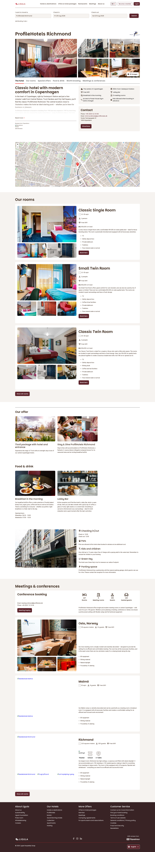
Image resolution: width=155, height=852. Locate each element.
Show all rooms (22, 394)
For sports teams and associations (91, 820)
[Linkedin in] (81, 838)
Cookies (113, 823)
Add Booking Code (21, 21)
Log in (137, 4)
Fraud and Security (117, 826)
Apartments (51, 823)
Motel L (49, 815)
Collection (50, 820)
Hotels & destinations (48, 4)
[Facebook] (73, 838)
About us (101, 4)
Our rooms (31, 81)
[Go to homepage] (20, 4)
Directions (86, 126)
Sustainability (20, 813)
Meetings (92, 4)
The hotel (19, 81)
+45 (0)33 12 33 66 (92, 114)
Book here (83, 253)
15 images (133, 74)
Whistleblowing (20, 820)
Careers (18, 823)
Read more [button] (19, 118)
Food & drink (58, 81)
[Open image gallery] (46, 58)
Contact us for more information (122, 810)
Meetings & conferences (94, 81)
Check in (56, 12)
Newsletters (114, 828)
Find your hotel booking (118, 813)
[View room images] (46, 224)
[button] (77, 164)
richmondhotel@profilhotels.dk (96, 116)
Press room (19, 818)
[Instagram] (77, 838)
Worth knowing (74, 81)
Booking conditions (117, 815)
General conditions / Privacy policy (123, 820)
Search (134, 16)
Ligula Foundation (21, 815)
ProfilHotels (51, 813)
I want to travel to (21, 12)
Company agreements (87, 818)
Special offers (44, 81)
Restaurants (82, 4)
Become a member (125, 4)
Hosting (49, 826)
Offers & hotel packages (67, 4)
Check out (95, 12)
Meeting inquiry (24, 610)
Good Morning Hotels (54, 818)
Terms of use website (117, 818)
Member (82, 813)
